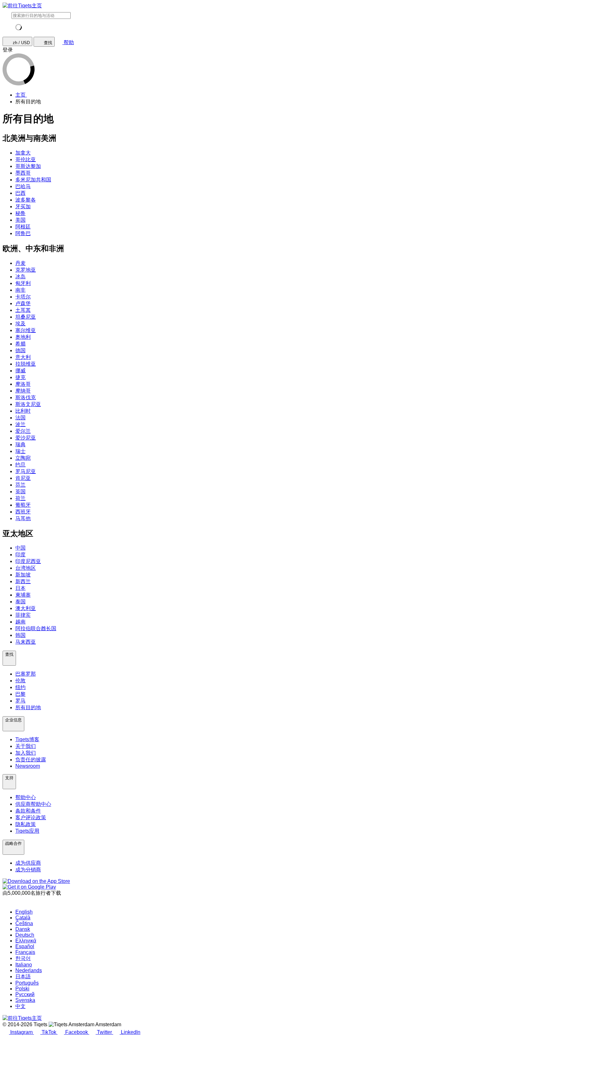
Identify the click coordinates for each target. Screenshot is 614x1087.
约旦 (20, 464)
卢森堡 (23, 303)
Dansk (22, 929)
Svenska (25, 1000)
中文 (20, 1006)
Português (27, 983)
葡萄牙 (23, 505)
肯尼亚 (23, 478)
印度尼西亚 (28, 561)
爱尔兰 (23, 431)
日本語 (23, 976)
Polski (22, 988)
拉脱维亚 (25, 364)
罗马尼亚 (25, 471)
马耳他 (23, 518)
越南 (20, 621)
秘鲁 (20, 213)
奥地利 (23, 337)
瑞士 (20, 451)
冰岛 (20, 276)
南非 (20, 290)
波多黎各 (25, 199)
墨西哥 (23, 173)
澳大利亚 (25, 608)
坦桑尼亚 (25, 317)
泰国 (20, 601)
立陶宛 (23, 458)
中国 (20, 548)
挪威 (20, 370)
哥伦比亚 (25, 159)
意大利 (23, 357)
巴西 (20, 193)
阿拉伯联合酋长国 (35, 628)
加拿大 (23, 152)
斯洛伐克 (25, 397)
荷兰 (20, 498)
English (24, 912)
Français (25, 952)
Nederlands (28, 970)
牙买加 (23, 206)
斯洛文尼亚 (28, 404)
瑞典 (20, 444)
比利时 (23, 411)
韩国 (20, 635)
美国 (20, 220)
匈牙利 (23, 283)
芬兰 (20, 485)
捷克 (20, 377)
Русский (25, 994)
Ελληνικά (25, 940)
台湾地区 (25, 568)
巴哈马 (23, 186)
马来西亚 (25, 642)
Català (22, 917)
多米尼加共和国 (33, 179)
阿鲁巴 (23, 233)
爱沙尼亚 (25, 437)
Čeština (24, 923)
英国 (20, 491)
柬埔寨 (23, 595)
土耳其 (23, 310)
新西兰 (23, 581)
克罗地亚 (25, 270)
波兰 (20, 424)
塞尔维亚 (25, 330)
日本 (20, 588)
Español (24, 946)
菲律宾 (23, 615)
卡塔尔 (23, 296)
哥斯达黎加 (28, 166)
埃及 (20, 323)
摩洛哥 (23, 384)
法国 (20, 417)
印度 (20, 554)
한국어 (23, 958)
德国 (20, 350)
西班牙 (23, 511)
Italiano (23, 964)
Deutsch (24, 935)
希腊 (20, 343)
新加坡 (23, 574)
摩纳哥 (23, 390)
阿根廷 (23, 226)
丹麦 (20, 263)
